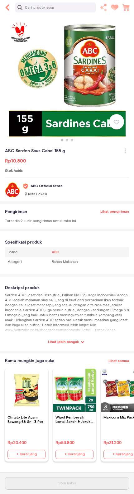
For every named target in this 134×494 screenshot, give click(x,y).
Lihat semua (118, 361)
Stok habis (67, 483)
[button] (62, 140)
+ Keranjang (27, 454)
